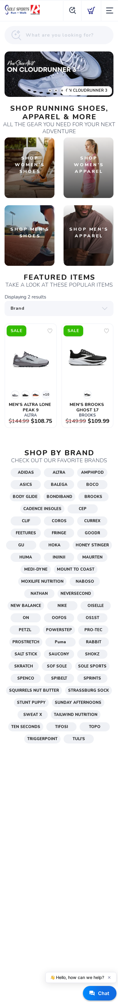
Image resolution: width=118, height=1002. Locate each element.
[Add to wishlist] (50, 331)
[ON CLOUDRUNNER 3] (59, 74)
